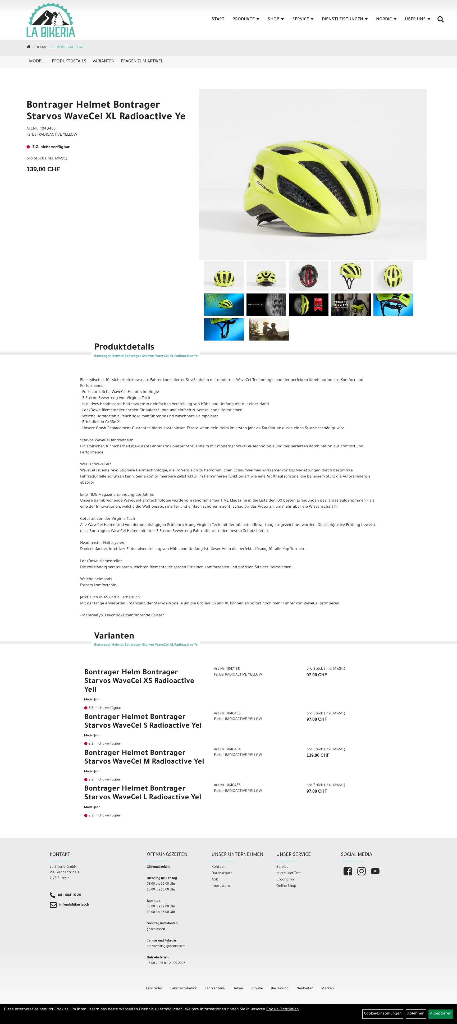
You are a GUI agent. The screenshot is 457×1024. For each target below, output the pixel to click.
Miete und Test (288, 873)
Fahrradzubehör (183, 989)
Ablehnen (415, 1014)
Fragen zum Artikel (142, 61)
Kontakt (218, 867)
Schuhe (257, 989)
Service (300, 19)
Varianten (104, 61)
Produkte (243, 19)
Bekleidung (280, 989)
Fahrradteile (215, 989)
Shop (273, 19)
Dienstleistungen (342, 19)
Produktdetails (69, 61)
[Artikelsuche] (440, 21)
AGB (215, 880)
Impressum (221, 886)
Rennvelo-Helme (68, 48)
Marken (327, 989)
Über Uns (415, 19)
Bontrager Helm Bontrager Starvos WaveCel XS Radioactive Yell (139, 682)
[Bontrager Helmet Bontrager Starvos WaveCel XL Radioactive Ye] (313, 174)
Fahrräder (154, 989)
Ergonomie (285, 880)
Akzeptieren (440, 1014)
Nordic (384, 19)
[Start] (28, 48)
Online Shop (286, 886)
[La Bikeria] (50, 20)
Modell (37, 61)
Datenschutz (222, 873)
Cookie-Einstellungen (383, 1014)
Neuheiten (304, 989)
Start (218, 19)
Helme (41, 48)
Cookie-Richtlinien (282, 1010)
